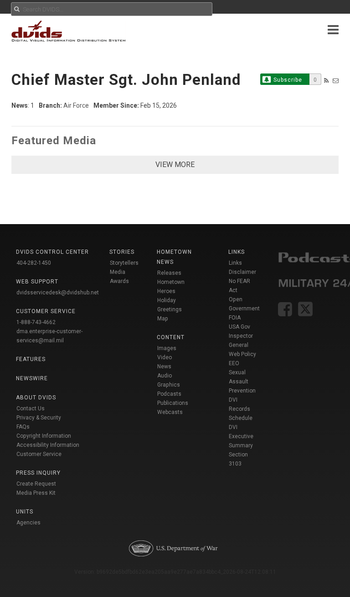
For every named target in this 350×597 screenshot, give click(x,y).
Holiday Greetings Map (169, 309)
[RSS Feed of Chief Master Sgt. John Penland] (326, 80)
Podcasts (169, 394)
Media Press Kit (36, 493)
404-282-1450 (33, 263)
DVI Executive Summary (241, 436)
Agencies (28, 522)
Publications (172, 403)
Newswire (32, 378)
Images (166, 348)
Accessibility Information (47, 445)
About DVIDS (36, 397)
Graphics (168, 385)
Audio (164, 375)
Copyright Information (43, 436)
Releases (169, 273)
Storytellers (124, 263)
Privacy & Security (38, 417)
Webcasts (170, 412)
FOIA (235, 317)
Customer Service (39, 454)
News (164, 366)
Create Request (36, 484)
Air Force (76, 105)
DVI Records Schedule (240, 409)
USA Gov (239, 327)
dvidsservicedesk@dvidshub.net (57, 292)
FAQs (23, 427)
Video (164, 357)
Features (31, 359)
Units (24, 511)
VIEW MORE (175, 164)
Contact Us (30, 408)
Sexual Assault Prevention (242, 381)
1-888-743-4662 (36, 322)
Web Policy (242, 354)
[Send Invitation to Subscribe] (336, 80)
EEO (234, 363)
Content (171, 337)
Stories (121, 252)
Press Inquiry (38, 473)
